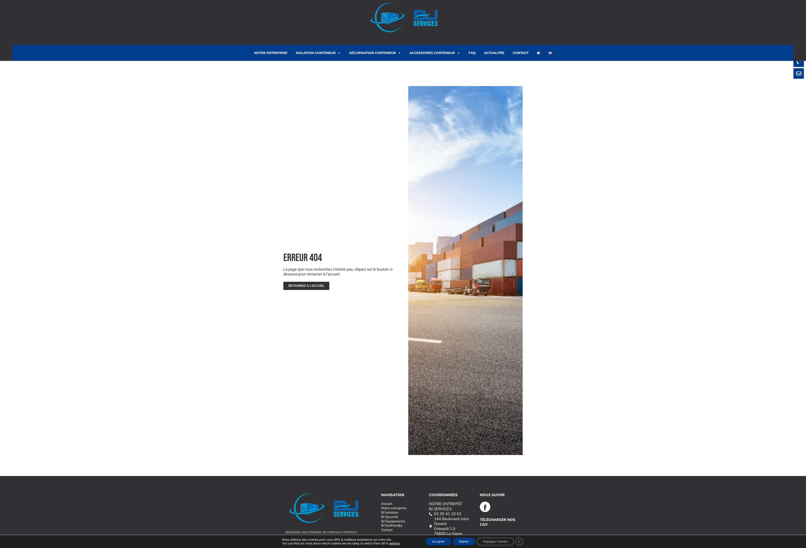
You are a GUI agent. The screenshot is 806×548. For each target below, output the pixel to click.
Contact (521, 53)
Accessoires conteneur (432, 53)
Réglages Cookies (495, 541)
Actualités (494, 53)
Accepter (438, 541)
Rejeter (464, 541)
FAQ (472, 53)
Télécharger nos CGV (497, 522)
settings (394, 543)
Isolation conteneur (316, 53)
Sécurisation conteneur (372, 53)
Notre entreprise (270, 53)
